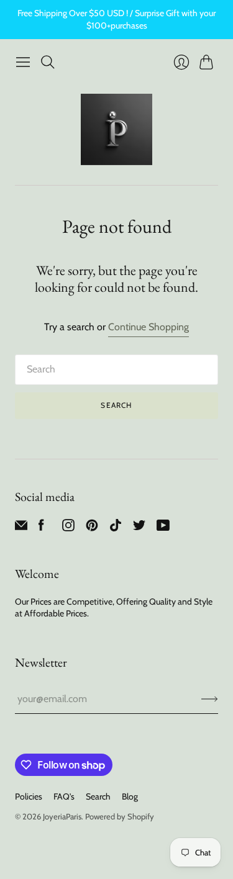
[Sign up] (209, 699)
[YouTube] (163, 528)
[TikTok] (115, 528)
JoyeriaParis (62, 816)
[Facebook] (41, 528)
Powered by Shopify (119, 816)
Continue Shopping (148, 327)
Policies (28, 796)
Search (116, 405)
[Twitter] (139, 528)
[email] (21, 528)
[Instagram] (68, 528)
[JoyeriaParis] (116, 129)
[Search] (48, 62)
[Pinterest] (92, 528)
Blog (130, 796)
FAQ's (64, 796)
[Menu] (23, 62)
